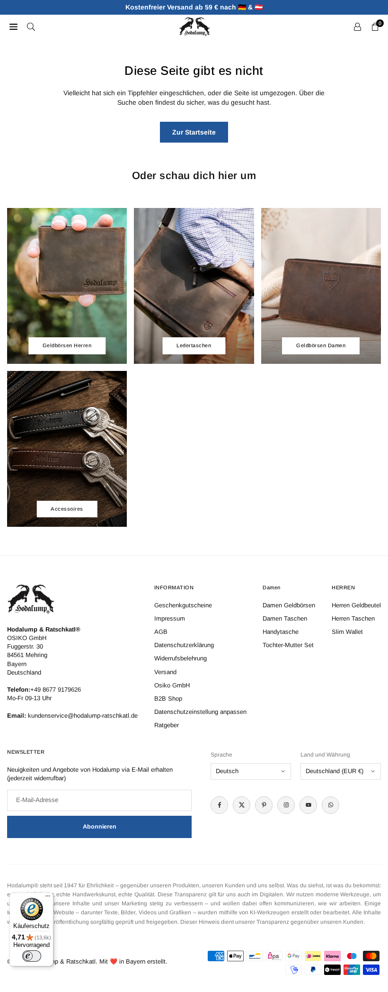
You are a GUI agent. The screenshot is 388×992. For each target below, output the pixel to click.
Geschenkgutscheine (183, 605)
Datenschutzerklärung (184, 645)
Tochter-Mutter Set (288, 645)
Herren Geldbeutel (356, 605)
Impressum (169, 618)
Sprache (221, 754)
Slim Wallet (347, 631)
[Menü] (47, 898)
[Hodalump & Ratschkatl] (194, 26)
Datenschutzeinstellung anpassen (200, 711)
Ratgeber (166, 725)
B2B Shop (168, 698)
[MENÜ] (13, 26)
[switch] (31, 956)
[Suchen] (31, 26)
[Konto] (357, 26)
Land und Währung (325, 754)
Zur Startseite (194, 132)
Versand (165, 672)
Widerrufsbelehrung (180, 658)
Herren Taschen (353, 618)
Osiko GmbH (172, 685)
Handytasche (281, 631)
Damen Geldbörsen (289, 605)
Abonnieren (99, 826)
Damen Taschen (285, 618)
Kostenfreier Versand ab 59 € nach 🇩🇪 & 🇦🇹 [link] (194, 7)
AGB (161, 631)
